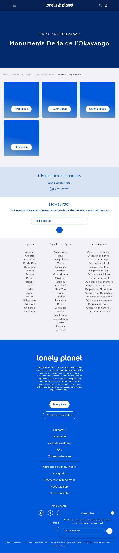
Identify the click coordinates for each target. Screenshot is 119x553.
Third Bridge (21, 147)
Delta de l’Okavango (60, 34)
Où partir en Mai (98, 267)
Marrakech (60, 285)
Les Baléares (60, 319)
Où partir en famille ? (98, 308)
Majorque (60, 278)
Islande (29, 285)
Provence (60, 300)
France (30, 274)
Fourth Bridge (59, 109)
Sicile (60, 311)
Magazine (59, 436)
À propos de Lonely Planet (59, 467)
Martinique (60, 282)
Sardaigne (61, 308)
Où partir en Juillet (99, 274)
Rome (60, 304)
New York (60, 289)
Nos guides (59, 404)
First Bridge (21, 109)
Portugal (29, 304)
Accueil (5, 75)
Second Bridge (97, 109)
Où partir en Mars (98, 259)
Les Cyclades (60, 259)
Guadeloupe (60, 274)
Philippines (29, 300)
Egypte (29, 271)
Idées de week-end (59, 443)
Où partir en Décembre (98, 293)
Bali (60, 256)
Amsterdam (61, 252)
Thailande (30, 311)
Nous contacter (60, 493)
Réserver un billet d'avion (60, 480)
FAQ (59, 449)
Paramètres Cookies (59, 546)
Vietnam (61, 330)
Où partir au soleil (99, 304)
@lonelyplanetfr (62, 189)
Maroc (30, 297)
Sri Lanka (29, 308)
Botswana (27, 75)
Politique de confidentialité (35, 542)
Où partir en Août (98, 278)
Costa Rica (29, 263)
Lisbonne (60, 267)
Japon (29, 293)
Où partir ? (59, 430)
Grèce (29, 278)
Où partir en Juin (99, 271)
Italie (30, 289)
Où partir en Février (98, 256)
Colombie (30, 267)
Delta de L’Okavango (45, 75)
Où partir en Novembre (99, 289)
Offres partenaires (59, 456)
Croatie (29, 256)
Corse (60, 263)
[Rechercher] (100, 5)
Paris (61, 293)
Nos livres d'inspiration (59, 415)
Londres (61, 271)
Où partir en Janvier (98, 252)
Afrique (15, 75)
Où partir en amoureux (99, 300)
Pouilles (61, 297)
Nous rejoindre (59, 486)
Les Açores (60, 315)
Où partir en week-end (99, 297)
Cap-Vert (29, 259)
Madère (60, 326)
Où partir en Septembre (99, 282)
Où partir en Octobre (98, 285)
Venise (60, 323)
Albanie (29, 252)
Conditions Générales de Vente (97, 542)
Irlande (30, 282)
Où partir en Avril (99, 263)
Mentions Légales (13, 542)
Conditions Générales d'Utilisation (66, 542)
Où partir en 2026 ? (99, 311)
